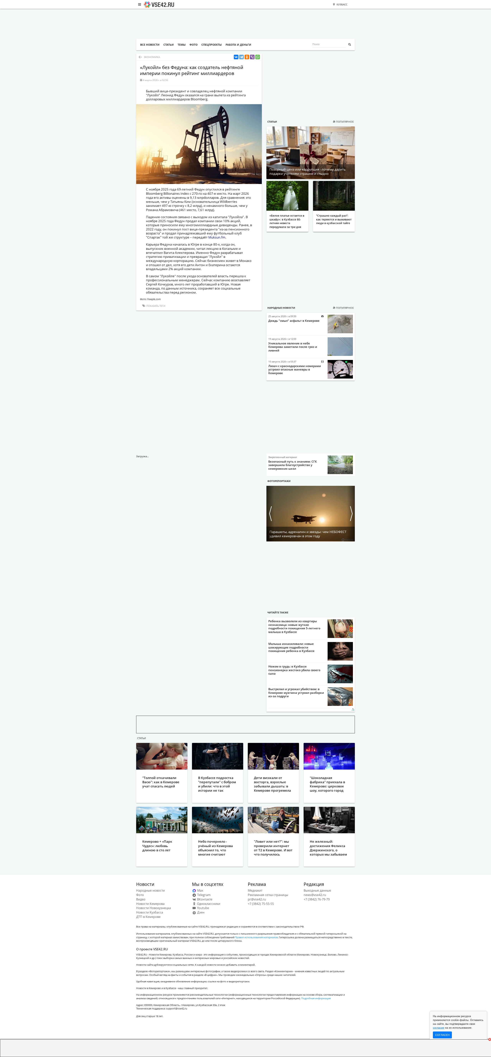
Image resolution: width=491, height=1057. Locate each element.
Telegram (203, 895)
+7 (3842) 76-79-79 (317, 899)
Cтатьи (141, 738)
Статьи (272, 121)
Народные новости (281, 307)
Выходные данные (317, 890)
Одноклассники (208, 904)
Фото (140, 895)
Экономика (152, 57)
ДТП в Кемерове (148, 917)
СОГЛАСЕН (442, 1034)
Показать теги (155, 306)
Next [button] (351, 513)
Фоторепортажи (279, 481)
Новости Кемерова (150, 904)
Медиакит (255, 890)
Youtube (202, 908)
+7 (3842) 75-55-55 (261, 904)
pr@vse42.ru (257, 899)
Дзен (200, 912)
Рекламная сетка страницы (268, 895)
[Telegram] (241, 57)
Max (199, 890)
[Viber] (252, 57)
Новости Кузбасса (149, 912)
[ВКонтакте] (236, 57)
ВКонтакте (204, 899)
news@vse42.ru (315, 895)
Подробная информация (316, 998)
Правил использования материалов (256, 937)
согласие (438, 1027)
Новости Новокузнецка (153, 908)
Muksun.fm (216, 237)
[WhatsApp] (257, 57)
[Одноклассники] (247, 57)
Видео (140, 899)
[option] (310, 513)
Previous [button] (270, 513)
